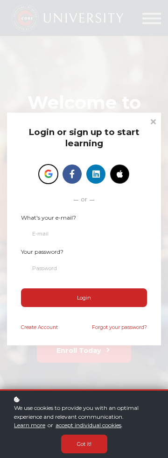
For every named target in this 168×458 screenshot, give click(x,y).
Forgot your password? (119, 327)
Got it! (84, 444)
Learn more (29, 425)
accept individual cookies (88, 425)
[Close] (153, 121)
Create (39, 327)
